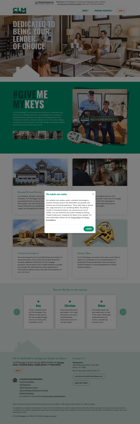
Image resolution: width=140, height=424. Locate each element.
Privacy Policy (76, 217)
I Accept (89, 229)
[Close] (93, 194)
